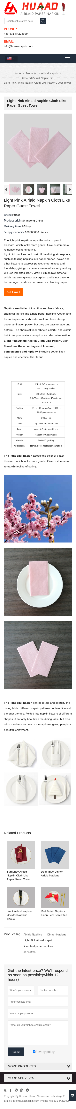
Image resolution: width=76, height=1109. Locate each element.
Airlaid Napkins (33, 934)
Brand (8, 214)
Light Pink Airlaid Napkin (38, 940)
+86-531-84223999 (16, 33)
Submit (16, 1051)
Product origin (13, 220)
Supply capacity (14, 232)
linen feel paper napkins (38, 946)
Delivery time (12, 226)
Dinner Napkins (56, 934)
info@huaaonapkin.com (18, 46)
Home (17, 73)
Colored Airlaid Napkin (35, 78)
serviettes (29, 951)
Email (13, 292)
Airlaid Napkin (49, 73)
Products (31, 73)
